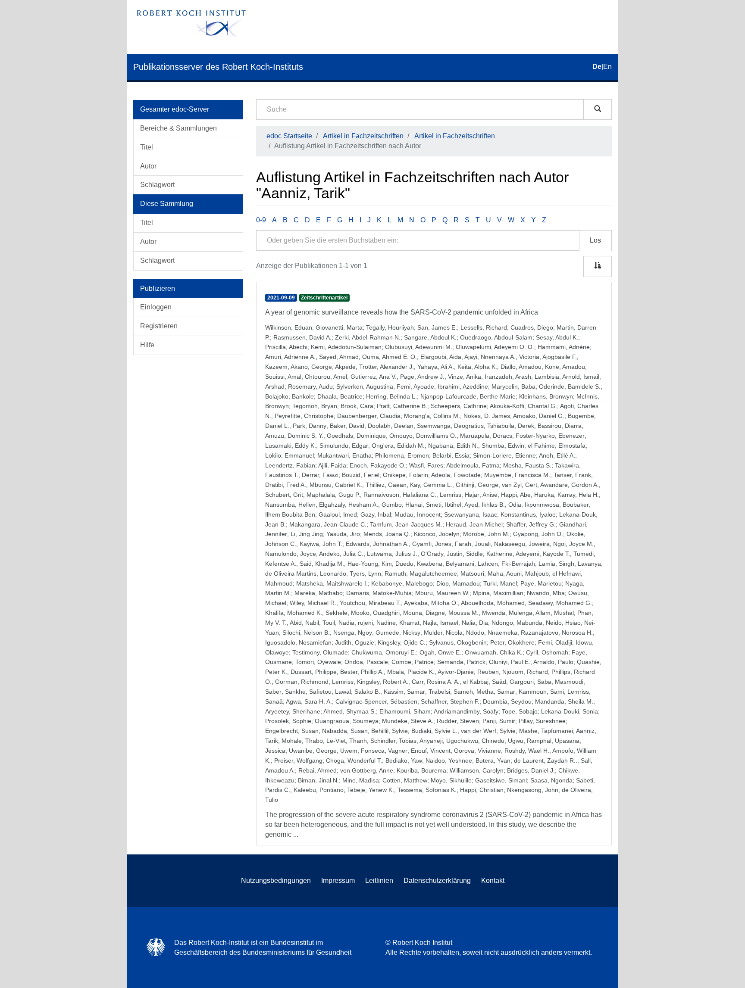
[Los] (597, 109)
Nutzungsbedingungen (276, 880)
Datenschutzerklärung (437, 880)
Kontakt (492, 880)
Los (595, 240)
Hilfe (147, 345)
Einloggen (156, 307)
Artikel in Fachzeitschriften (363, 136)
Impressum (338, 880)
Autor (148, 166)
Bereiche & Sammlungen (178, 128)
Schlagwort (157, 184)
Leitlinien (379, 880)
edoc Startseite (289, 136)
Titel (146, 147)
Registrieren (159, 326)
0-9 (261, 220)
